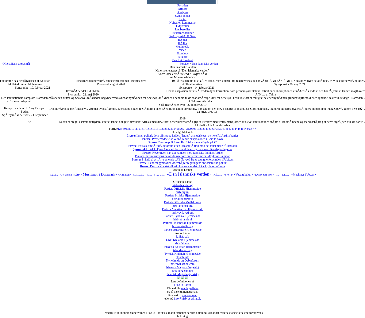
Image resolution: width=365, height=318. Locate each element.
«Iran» (277, 175)
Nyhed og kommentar (182, 22)
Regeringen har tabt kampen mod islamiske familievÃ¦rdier (182, 152)
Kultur (182, 19)
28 (187, 128)
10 (132, 128)
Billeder (182, 56)
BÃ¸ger (182, 39)
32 (199, 128)
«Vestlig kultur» (243, 174)
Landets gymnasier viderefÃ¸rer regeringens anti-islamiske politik (182, 163)
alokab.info (182, 258)
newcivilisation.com (182, 265)
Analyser (182, 12)
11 (135, 128)
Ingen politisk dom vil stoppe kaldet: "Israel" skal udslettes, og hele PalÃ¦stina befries (182, 135)
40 (223, 128)
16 (150, 128)
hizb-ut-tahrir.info (182, 200)
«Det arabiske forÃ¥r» (70, 174)
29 (190, 128)
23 (172, 128)
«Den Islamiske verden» (189, 174)
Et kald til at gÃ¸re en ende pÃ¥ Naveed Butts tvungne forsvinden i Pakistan (182, 159)
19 (159, 128)
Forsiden (182, 5)
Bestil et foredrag (182, 60)
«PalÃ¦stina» (217, 175)
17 (153, 128)
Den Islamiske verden (205, 63)
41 (226, 128)
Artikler (182, 8)
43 (232, 128)
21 (165, 128)
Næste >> (250, 128)
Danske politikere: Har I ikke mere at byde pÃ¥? (182, 142)
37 (214, 128)
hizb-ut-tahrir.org (182, 187)
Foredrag (182, 53)
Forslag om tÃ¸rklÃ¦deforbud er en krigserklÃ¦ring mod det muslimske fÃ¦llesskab (182, 145)
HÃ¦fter (182, 43)
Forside (184, 63)
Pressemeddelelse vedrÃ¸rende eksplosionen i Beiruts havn (182, 139)
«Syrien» (228, 174)
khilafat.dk (182, 238)
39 (220, 128)
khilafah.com (182, 245)
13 (141, 128)
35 (208, 128)
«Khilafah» (124, 174)
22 (169, 128)
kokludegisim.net (182, 272)
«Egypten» (54, 175)
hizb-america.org (182, 207)
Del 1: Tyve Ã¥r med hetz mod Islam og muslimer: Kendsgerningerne (182, 149)
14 (144, 128)
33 (202, 128)
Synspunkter (182, 15)
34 (205, 128)
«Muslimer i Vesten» (303, 174)
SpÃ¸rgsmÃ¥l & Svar (182, 36)
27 (184, 128)
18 (156, 128)
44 (235, 128)
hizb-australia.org (183, 228)
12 (138, 128)
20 (162, 128)
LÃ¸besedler (182, 29)
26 (181, 128)
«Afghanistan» (138, 175)
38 (217, 128)
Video (182, 50)
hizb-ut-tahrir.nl (182, 221)
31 (196, 128)
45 (238, 128)
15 (147, 128)
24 (175, 128)
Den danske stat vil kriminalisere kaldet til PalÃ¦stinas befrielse (182, 166)
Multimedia (182, 46)
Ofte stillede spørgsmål (16, 63)
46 (242, 128)
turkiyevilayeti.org (182, 214)
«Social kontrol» (159, 175)
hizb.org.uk (182, 193)
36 (211, 128)
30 (193, 128)
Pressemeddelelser (183, 32)
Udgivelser (182, 26)
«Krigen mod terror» (264, 174)
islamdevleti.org (182, 252)
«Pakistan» (285, 175)
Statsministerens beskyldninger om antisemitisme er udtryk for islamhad (182, 156)
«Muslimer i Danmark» (99, 174)
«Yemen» (149, 175)
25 (178, 128)
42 (229, 128)
